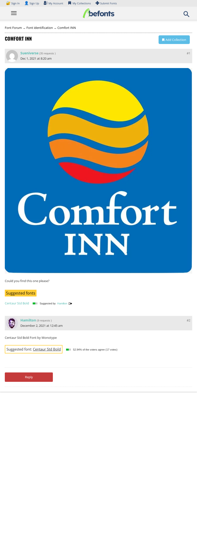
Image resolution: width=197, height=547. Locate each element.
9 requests (44, 320)
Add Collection (176, 40)
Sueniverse (29, 53)
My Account (56, 3)
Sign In (13, 3)
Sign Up (31, 3)
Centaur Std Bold (17, 303)
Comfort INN (66, 27)
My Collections (82, 3)
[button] (186, 15)
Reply (29, 377)
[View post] (70, 303)
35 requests (47, 53)
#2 (188, 320)
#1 (188, 53)
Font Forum (13, 27)
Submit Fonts (108, 3)
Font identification (39, 27)
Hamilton (62, 303)
